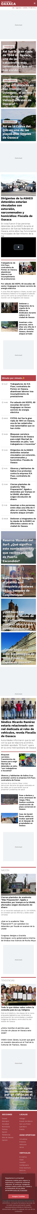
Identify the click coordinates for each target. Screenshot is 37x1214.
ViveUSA (22, 1162)
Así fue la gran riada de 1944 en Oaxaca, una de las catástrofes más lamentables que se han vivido (18, 61)
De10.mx (22, 1170)
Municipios (6, 1126)
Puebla (21, 1129)
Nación (4, 1132)
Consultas (23, 1173)
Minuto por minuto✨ (13, 378)
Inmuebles (23, 1139)
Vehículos (22, 1144)
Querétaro (23, 1126)
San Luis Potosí (25, 1124)
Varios (21, 1147)
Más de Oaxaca (10, 80)
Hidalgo (22, 1118)
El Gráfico (23, 1157)
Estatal (4, 1118)
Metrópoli (5, 1121)
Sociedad (5, 1124)
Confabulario (24, 1165)
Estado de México (26, 1121)
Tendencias (8, 47)
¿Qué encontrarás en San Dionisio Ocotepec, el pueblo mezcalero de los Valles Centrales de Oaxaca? (18, 94)
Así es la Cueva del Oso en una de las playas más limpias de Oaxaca (17, 131)
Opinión (5, 1140)
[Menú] (34, 3)
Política (5, 1129)
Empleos (22, 1142)
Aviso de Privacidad (20, 1190)
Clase (21, 1159)
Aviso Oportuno (25, 1168)
